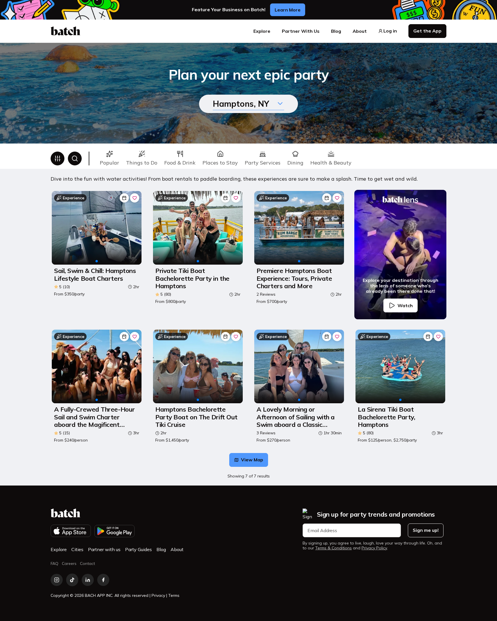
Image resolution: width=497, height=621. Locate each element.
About (360, 31)
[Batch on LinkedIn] (88, 580)
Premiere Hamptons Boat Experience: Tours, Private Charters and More (294, 278)
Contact (87, 563)
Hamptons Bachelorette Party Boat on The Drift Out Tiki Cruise (196, 417)
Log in (390, 31)
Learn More (288, 10)
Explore (261, 31)
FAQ (54, 563)
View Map (252, 460)
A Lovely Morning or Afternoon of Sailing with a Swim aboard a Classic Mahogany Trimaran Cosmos (298, 417)
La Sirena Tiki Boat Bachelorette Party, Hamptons (386, 417)
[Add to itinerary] (124, 197)
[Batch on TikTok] (72, 580)
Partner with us (104, 549)
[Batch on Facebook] (103, 580)
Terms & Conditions (333, 548)
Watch (405, 305)
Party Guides (138, 549)
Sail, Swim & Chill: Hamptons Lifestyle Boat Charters (95, 274)
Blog (336, 31)
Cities (77, 549)
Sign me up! (426, 530)
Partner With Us (301, 31)
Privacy (158, 595)
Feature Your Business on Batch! (228, 9)
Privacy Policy (374, 548)
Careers (69, 563)
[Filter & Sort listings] (57, 158)
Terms (173, 595)
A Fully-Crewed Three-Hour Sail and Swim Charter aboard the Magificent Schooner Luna (94, 417)
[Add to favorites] (134, 197)
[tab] (109, 158)
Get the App (427, 31)
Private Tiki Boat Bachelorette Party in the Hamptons (192, 278)
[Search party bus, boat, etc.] (75, 158)
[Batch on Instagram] (57, 580)
